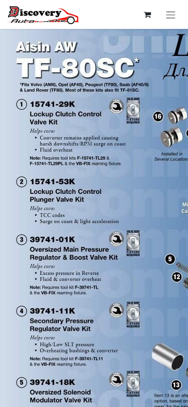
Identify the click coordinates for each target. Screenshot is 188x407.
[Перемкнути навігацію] (171, 14)
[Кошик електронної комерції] (147, 14)
